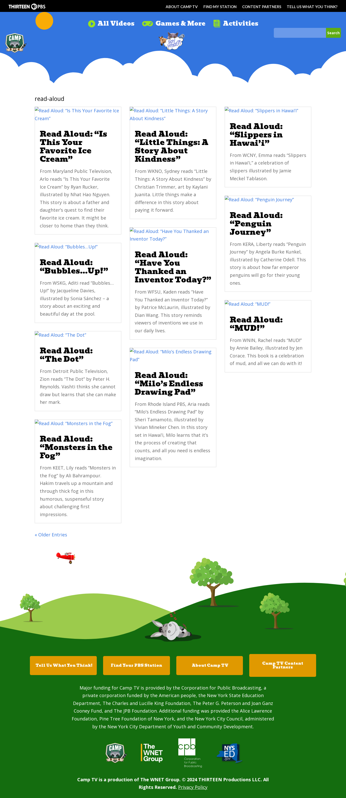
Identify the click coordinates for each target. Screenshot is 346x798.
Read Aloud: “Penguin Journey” (256, 223)
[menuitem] (111, 21)
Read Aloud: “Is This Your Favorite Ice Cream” (73, 146)
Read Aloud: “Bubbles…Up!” (74, 266)
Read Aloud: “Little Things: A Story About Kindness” (171, 146)
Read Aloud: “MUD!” (256, 324)
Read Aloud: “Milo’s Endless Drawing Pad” (169, 383)
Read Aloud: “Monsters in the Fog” (76, 447)
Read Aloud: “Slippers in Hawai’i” (256, 134)
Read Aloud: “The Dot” (66, 354)
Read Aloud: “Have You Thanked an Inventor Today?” (173, 267)
